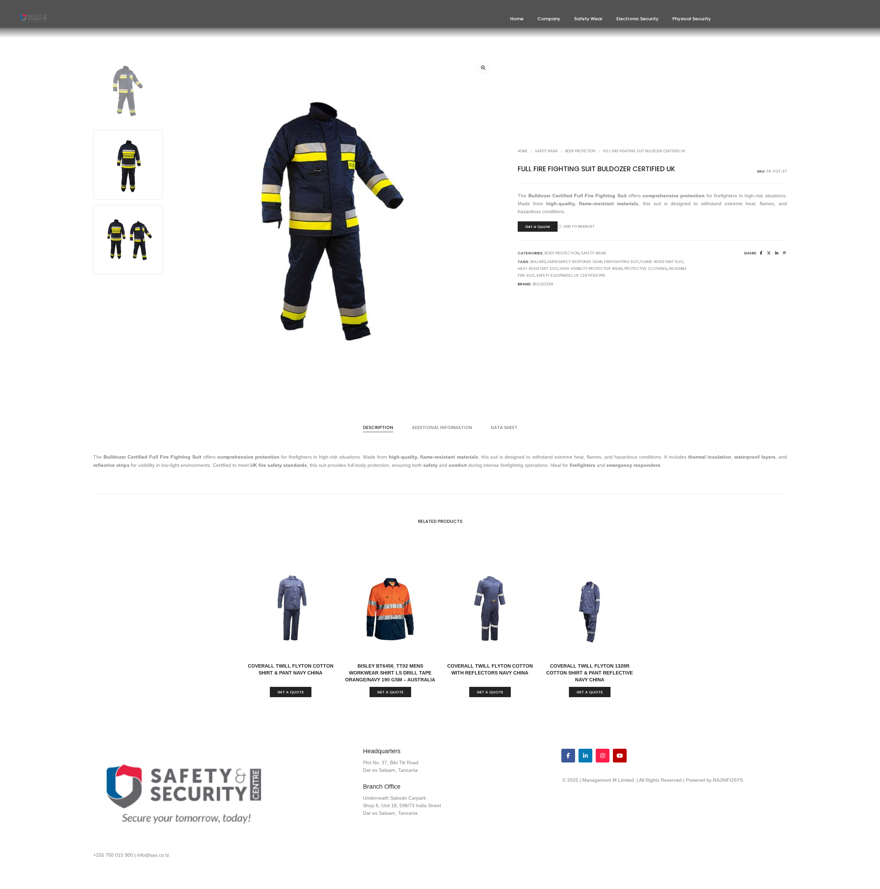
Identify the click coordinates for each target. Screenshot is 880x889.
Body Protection (580, 151)
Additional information (442, 427)
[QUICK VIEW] (313, 650)
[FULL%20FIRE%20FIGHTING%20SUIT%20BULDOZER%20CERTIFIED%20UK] (761, 253)
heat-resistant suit (538, 268)
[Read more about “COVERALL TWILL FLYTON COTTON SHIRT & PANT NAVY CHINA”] (267, 650)
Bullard (538, 261)
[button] (483, 68)
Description (378, 427)
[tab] (378, 427)
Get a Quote (537, 226)
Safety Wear (546, 151)
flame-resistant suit (661, 261)
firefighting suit (621, 261)
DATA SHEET (504, 427)
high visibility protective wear (591, 268)
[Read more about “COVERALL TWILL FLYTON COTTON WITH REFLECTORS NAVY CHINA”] (466, 650)
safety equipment (554, 275)
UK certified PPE (589, 275)
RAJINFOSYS (728, 780)
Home (522, 151)
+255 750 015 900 (113, 855)
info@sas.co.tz (153, 855)
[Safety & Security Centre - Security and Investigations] (33, 19)
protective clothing (645, 268)
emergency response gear (575, 261)
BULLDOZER (543, 284)
